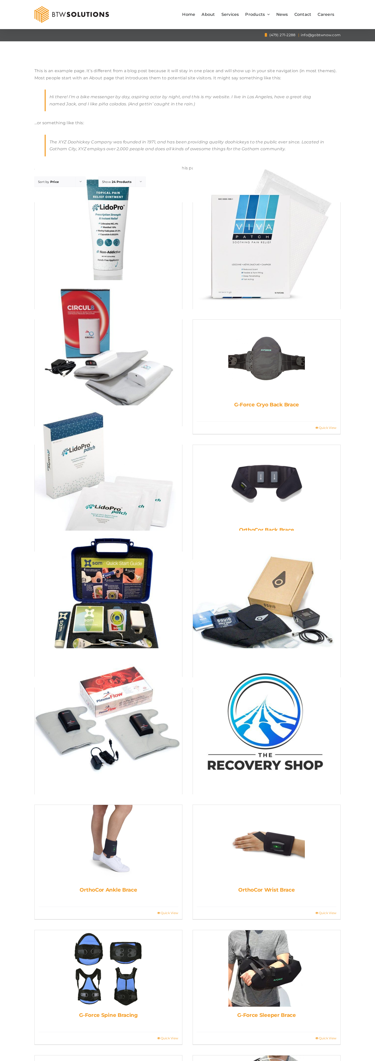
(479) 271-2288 (281, 35)
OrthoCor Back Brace (266, 530)
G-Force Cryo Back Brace (266, 405)
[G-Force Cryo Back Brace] (266, 358)
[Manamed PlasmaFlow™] (108, 722)
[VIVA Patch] (266, 237)
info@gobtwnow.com (321, 35)
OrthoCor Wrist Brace (266, 890)
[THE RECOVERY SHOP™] (266, 722)
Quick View (327, 428)
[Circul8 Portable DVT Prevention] (108, 354)
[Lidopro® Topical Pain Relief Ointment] (108, 237)
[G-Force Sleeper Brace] (266, 968)
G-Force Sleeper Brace (266, 1015)
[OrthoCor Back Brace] (266, 483)
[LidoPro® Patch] (108, 479)
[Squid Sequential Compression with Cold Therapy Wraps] (266, 604)
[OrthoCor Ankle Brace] (108, 843)
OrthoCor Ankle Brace (108, 890)
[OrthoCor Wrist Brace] (266, 843)
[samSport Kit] (108, 604)
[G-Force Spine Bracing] (108, 968)
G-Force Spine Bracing (108, 1015)
